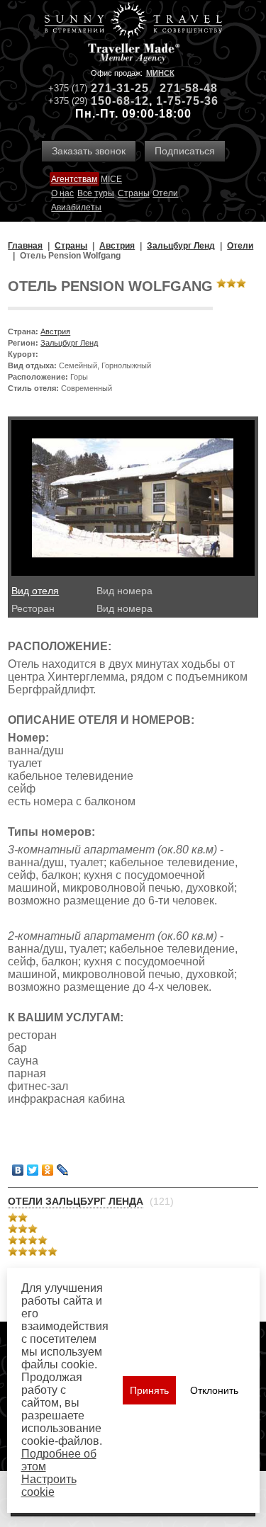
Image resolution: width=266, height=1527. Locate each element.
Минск (160, 73)
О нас (62, 193)
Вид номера (124, 590)
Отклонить (214, 1390)
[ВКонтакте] (18, 1170)
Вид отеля (35, 590)
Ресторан (33, 608)
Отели (165, 193)
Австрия (55, 331)
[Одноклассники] (47, 1170)
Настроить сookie (49, 1485)
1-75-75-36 (187, 101)
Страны (134, 193)
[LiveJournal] (62, 1170)
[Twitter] (33, 1170)
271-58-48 (189, 88)
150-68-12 (120, 101)
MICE (111, 179)
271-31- (113, 88)
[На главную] (133, 21)
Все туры (95, 193)
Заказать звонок (89, 151)
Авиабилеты (76, 207)
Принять (149, 1390)
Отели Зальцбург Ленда (75, 1201)
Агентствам (74, 179)
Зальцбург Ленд (69, 343)
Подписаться (185, 151)
